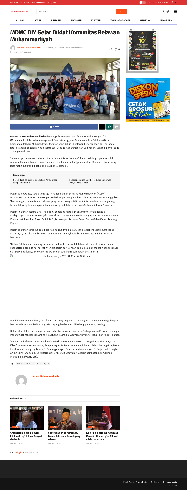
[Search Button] (121, 11)
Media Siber (25, 2)
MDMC (28, 364)
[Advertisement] (151, 148)
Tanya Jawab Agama (120, 20)
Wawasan (145, 20)
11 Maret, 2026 (17, 443)
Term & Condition (38, 2)
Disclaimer (14, 2)
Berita (37, 20)
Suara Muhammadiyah (30, 48)
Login (167, 11)
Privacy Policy (52, 2)
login (19, 452)
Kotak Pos (127, 482)
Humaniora (166, 20)
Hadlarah (76, 20)
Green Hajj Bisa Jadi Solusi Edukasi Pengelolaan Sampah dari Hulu (26, 436)
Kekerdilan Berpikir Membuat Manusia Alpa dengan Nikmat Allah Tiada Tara (102, 436)
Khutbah (96, 20)
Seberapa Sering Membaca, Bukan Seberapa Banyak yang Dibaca (64, 436)
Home (22, 20)
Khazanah (56, 20)
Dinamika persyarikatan (72, 48)
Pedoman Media (170, 482)
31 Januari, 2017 (51, 48)
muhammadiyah (42, 364)
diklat (19, 364)
